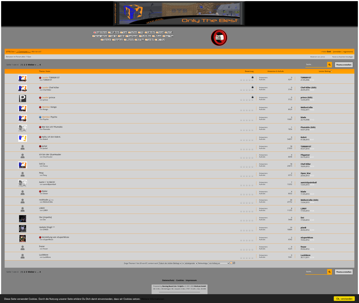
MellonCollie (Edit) (309, 200)
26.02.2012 (307, 230)
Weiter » (32, 64)
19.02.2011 (307, 110)
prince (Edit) (306, 97)
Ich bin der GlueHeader (50, 154)
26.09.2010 (307, 90)
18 (291, 146)
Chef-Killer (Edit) (308, 87)
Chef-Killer (54, 87)
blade (303, 117)
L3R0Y (42, 208)
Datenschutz (168, 280)
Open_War (306, 173)
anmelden (337, 51)
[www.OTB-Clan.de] (179, 13)
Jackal (44, 146)
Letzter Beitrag (325, 71)
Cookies (180, 280)
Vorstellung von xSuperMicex (55, 237)
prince (52, 97)
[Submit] (329, 65)
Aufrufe (281, 71)
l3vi (44, 219)
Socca (45, 166)
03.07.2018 (307, 129)
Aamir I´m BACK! (47, 182)
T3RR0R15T (54, 77)
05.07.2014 (307, 149)
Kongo (54, 107)
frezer (42, 246)
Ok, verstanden (344, 298)
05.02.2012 (307, 249)
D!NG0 (45, 229)
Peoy (41, 172)
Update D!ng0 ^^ (47, 227)
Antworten (272, 71)
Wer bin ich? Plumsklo (52, 127)
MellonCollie (307, 107)
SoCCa (42, 163)
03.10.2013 (307, 157)
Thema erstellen (343, 64)
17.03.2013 (307, 211)
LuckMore (43, 254)
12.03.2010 (307, 100)
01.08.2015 (307, 139)
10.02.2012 (307, 240)
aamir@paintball (49, 184)
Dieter (45, 191)
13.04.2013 (307, 202)
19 (291, 227)
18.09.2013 (307, 166)
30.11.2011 (307, 257)
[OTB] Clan (10, 51)
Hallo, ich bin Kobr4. (51, 136)
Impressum (191, 280)
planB (303, 227)
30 (291, 200)
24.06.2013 (307, 175)
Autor (48, 71)
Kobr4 (45, 139)
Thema (42, 71)
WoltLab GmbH (200, 286)
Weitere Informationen (152, 298)
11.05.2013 (307, 194)
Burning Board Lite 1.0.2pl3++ (173, 286)
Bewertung (249, 71)
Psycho (54, 117)
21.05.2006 (307, 80)
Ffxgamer (305, 155)
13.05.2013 (307, 185)
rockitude (43, 199)
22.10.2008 (307, 120)
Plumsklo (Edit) (308, 127)
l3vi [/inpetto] (45, 217)
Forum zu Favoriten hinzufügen (342, 57)
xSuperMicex (48, 239)
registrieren (347, 51)
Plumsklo (46, 129)
